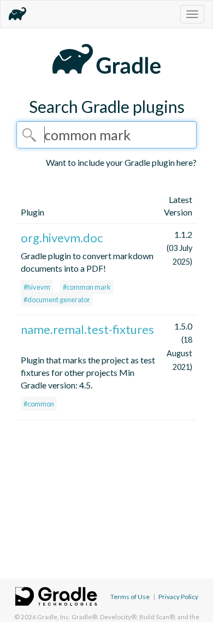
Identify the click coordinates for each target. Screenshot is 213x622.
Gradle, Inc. (53, 617)
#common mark (87, 287)
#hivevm (36, 287)
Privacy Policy (178, 597)
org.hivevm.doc (62, 237)
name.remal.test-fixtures (87, 329)
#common (38, 403)
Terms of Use (130, 597)
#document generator (56, 299)
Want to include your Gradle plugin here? (121, 162)
